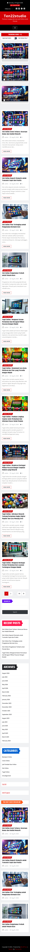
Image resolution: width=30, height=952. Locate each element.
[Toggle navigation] (15, 27)
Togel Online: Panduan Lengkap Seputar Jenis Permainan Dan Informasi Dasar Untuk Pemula (13, 419)
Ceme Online (6, 761)
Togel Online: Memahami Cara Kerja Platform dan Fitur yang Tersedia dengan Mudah (14, 370)
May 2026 (5, 684)
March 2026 (5, 692)
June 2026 (5, 681)
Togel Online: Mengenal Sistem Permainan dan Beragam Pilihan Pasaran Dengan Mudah (13, 321)
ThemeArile (18, 949)
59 (19, 593)
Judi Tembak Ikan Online (9, 764)
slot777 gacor (6, 793)
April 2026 (5, 688)
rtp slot (4, 784)
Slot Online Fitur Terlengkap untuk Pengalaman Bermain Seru (14, 225)
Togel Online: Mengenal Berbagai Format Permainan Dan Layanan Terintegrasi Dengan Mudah (13, 565)
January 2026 (6, 699)
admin (22, 58)
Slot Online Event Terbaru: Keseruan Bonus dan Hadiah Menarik (14, 75)
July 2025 (4, 722)
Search (7, 601)
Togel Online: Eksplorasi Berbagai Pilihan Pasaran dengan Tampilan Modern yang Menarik (13, 467)
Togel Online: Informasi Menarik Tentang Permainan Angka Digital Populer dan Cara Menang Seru (13, 516)
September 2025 (7, 714)
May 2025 (5, 729)
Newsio (11, 949)
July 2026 (4, 677)
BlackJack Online (7, 757)
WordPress (24, 947)
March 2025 (5, 737)
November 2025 (7, 707)
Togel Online (5, 772)
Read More (6, 151)
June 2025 (5, 726)
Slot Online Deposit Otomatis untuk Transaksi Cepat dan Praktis (12, 96)
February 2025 (6, 741)
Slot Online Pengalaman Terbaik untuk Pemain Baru (13, 274)
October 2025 (6, 711)
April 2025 (5, 733)
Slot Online (5, 768)
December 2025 (6, 703)
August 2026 (5, 673)
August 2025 (5, 718)
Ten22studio (15, 15)
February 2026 (6, 696)
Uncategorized (6, 776)
